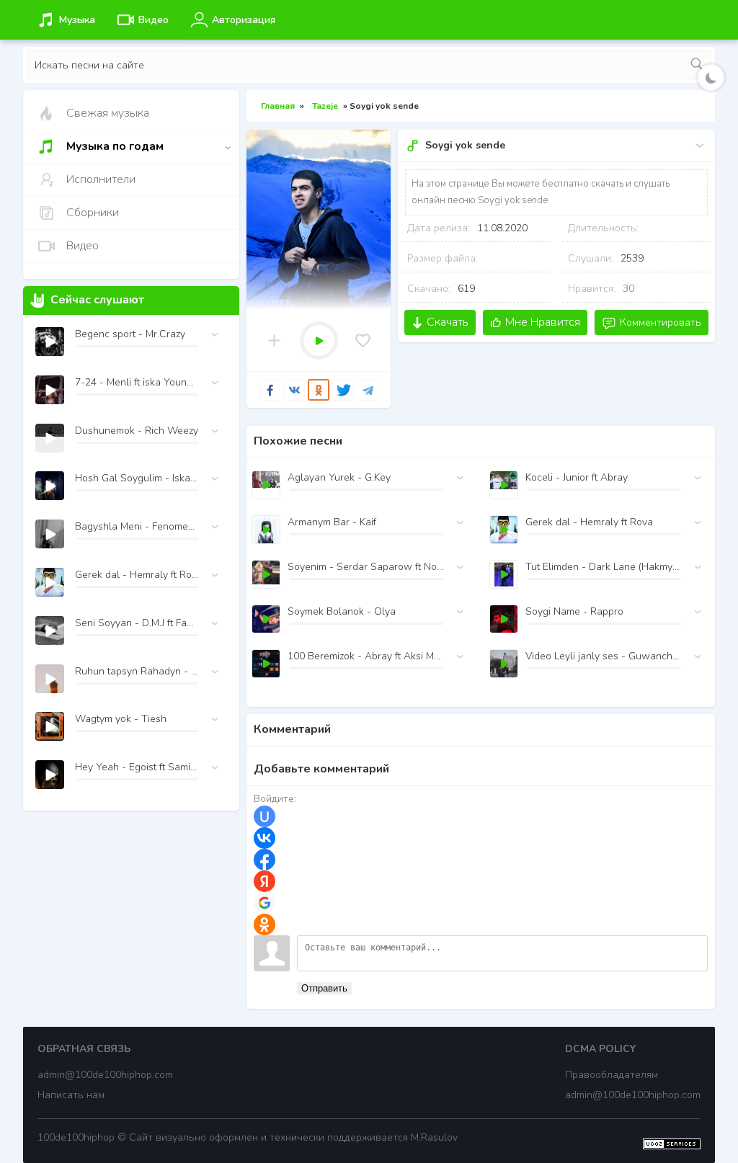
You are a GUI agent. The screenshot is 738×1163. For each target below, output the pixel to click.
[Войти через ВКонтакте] (264, 838)
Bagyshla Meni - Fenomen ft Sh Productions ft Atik (136, 526)
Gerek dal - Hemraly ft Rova (589, 522)
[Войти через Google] (264, 903)
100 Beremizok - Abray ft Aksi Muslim (365, 656)
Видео (82, 246)
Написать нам (71, 1095)
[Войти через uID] (264, 816)
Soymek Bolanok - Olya (342, 611)
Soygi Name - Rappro (574, 611)
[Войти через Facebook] (264, 859)
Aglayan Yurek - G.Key (339, 477)
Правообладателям (611, 1075)
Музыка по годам (115, 146)
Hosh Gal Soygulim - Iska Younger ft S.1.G (136, 478)
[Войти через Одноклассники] (264, 924)
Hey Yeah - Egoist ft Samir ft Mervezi (136, 767)
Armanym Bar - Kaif (332, 522)
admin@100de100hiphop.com (105, 1075)
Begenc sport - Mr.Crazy (130, 334)
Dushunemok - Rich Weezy (136, 430)
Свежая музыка (107, 113)
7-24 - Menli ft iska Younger (136, 382)
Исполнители (100, 179)
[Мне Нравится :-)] (363, 340)
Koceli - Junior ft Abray (576, 477)
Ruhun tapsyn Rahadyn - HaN (136, 671)
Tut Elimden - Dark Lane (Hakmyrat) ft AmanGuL (603, 567)
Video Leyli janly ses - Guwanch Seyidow (603, 656)
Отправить (324, 988)
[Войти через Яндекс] (264, 881)
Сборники (92, 212)
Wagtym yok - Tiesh (120, 719)
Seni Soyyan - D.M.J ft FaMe (136, 623)
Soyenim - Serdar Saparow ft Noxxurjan (365, 567)
